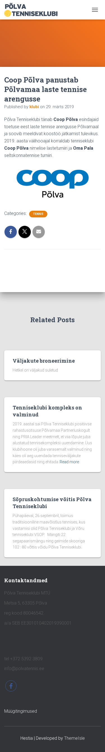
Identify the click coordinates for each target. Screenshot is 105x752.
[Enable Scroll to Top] (94, 741)
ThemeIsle (74, 738)
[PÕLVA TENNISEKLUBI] (33, 10)
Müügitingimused (20, 711)
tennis (38, 213)
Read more (69, 462)
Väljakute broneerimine (44, 360)
